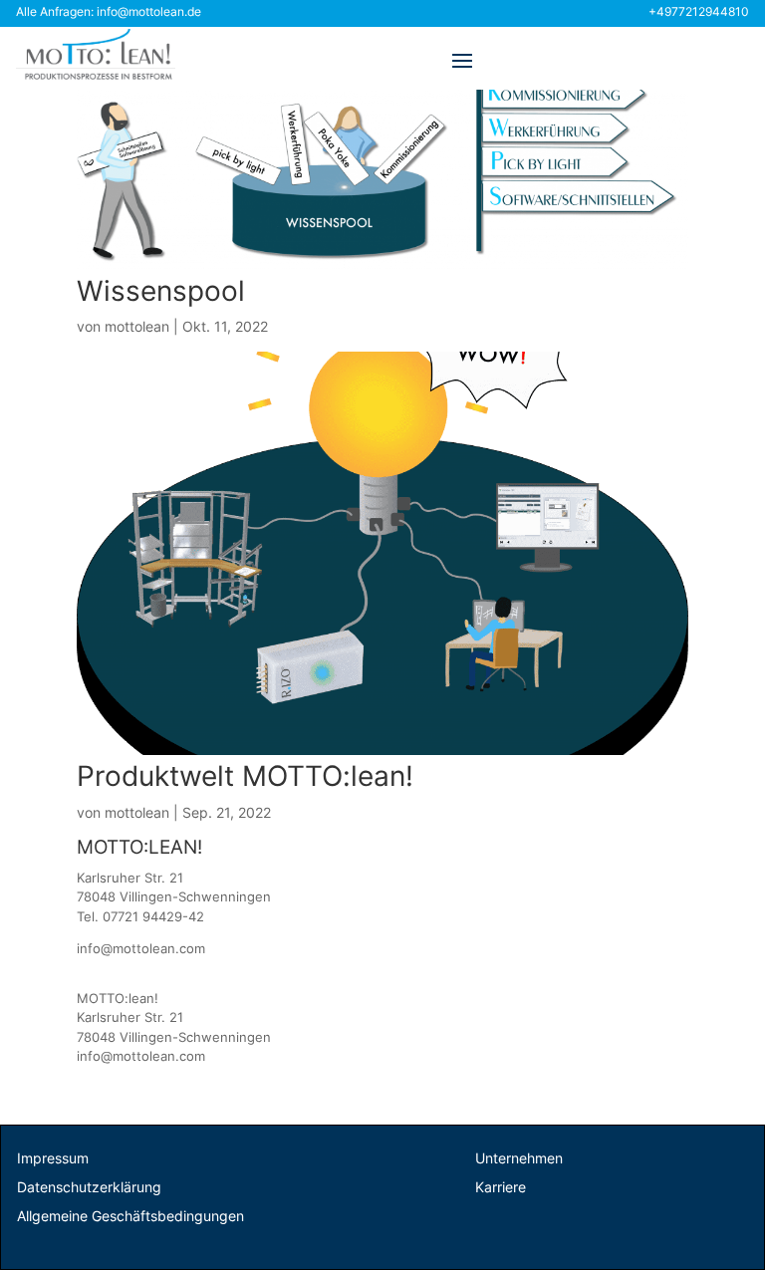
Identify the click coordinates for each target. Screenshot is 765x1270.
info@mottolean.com (141, 948)
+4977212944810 (698, 11)
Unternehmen (519, 1157)
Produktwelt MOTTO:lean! (245, 776)
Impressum (53, 1157)
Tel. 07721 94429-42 (140, 916)
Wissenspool (161, 291)
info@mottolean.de (149, 11)
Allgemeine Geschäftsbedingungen (130, 1215)
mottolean (137, 326)
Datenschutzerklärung (89, 1186)
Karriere (500, 1186)
